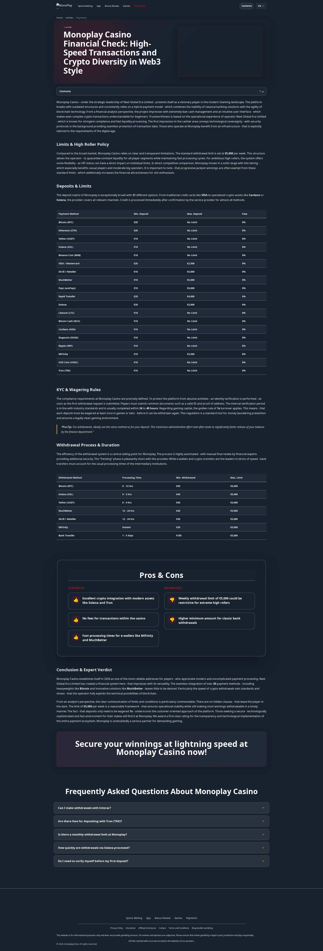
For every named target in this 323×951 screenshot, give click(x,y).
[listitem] (161, 807)
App (99, 5)
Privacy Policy (116, 928)
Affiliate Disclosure (147, 928)
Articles (69, 17)
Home (60, 17)
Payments (139, 5)
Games (126, 5)
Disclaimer (131, 928)
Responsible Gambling (202, 928)
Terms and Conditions (179, 928)
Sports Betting (85, 5)
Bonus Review (112, 5)
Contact (162, 928)
